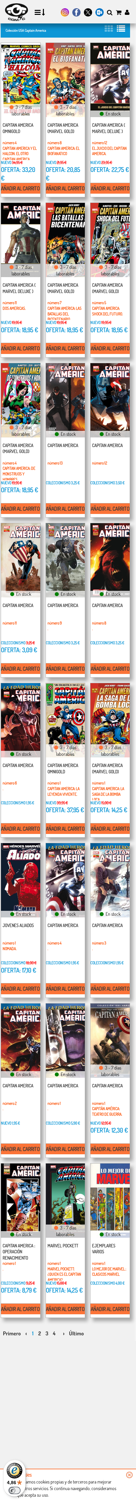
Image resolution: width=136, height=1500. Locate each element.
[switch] (14, 1490)
